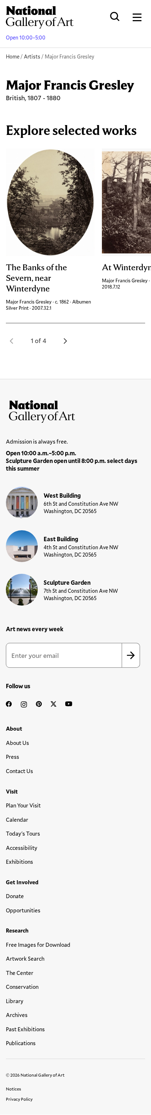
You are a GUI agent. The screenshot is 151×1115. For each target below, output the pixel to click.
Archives (16, 1014)
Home (12, 56)
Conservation (22, 986)
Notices (13, 1089)
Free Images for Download (38, 944)
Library (14, 1001)
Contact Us (19, 771)
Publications (21, 1043)
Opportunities (23, 910)
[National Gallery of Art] (75, 410)
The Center (19, 972)
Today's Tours (23, 833)
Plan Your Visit (23, 805)
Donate (15, 896)
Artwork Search (25, 958)
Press (12, 756)
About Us (17, 742)
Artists (32, 56)
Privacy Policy (19, 1099)
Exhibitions (19, 861)
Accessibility (21, 847)
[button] (12, 341)
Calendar (17, 819)
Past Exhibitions (25, 1029)
